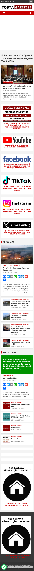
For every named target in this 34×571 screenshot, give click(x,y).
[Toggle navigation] (3, 13)
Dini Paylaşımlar (8, 375)
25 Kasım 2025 (15, 430)
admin (14, 90)
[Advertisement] (17, 33)
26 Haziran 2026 (16, 334)
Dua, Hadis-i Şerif (10, 352)
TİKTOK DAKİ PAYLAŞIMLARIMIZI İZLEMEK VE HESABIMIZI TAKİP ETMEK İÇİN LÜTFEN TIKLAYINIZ (17, 188)
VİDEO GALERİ (9, 242)
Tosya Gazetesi (8, 81)
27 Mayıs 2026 (15, 346)
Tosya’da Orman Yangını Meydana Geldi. (19, 316)
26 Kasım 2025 (7, 380)
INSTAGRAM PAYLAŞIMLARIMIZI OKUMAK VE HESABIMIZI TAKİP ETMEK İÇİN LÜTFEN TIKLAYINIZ (17, 211)
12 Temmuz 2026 (16, 319)
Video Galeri (16, 265)
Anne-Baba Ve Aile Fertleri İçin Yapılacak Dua (20, 417)
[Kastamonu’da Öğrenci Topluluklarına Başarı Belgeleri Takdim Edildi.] (17, 74)
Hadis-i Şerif (15, 439)
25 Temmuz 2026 (16, 307)
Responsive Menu (31, 1)
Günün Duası (15, 427)
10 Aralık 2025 (7, 90)
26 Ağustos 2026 (7, 272)
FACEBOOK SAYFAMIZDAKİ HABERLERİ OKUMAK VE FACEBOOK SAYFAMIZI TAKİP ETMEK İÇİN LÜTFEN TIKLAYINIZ (17, 166)
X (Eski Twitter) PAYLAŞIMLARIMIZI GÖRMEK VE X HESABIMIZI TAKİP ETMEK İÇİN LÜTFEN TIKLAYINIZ (17, 232)
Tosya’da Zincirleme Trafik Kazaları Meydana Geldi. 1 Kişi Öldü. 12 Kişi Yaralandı (20, 303)
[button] (4, 567)
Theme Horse (26, 565)
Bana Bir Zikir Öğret (10, 378)
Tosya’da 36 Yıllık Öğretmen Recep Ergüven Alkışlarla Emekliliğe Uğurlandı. (20, 329)
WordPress (23, 568)
